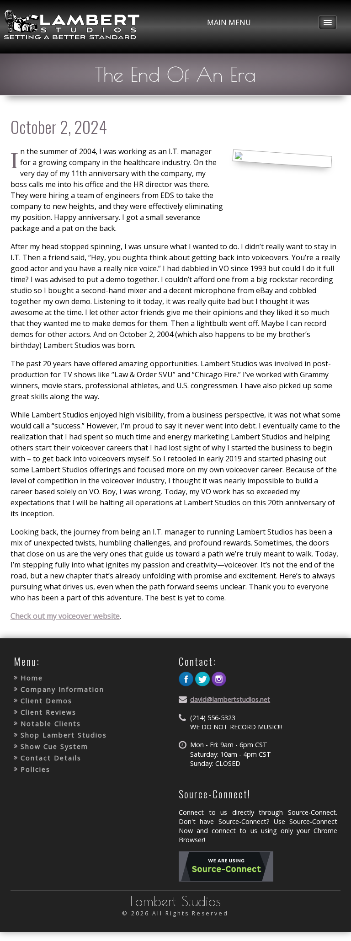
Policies (35, 769)
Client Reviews (48, 712)
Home (32, 678)
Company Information (62, 689)
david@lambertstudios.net (230, 699)
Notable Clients (51, 723)
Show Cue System (54, 746)
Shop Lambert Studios (64, 735)
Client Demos (46, 700)
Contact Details (51, 758)
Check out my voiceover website (65, 616)
